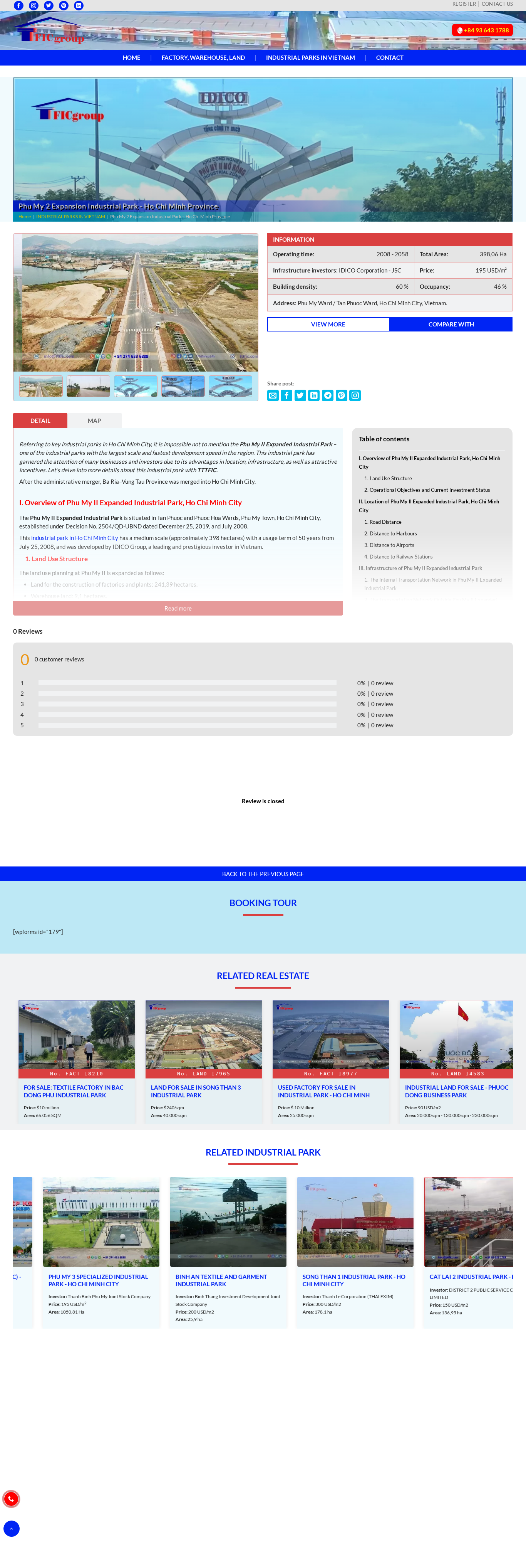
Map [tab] (94, 420)
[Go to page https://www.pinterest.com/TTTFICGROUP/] (64, 5)
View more (328, 324)
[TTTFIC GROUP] (49, 29)
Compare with (451, 324)
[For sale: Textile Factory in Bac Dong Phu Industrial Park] (72, 1062)
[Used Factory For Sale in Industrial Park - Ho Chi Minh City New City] (326, 1062)
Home (132, 57)
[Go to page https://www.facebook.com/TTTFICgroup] (18, 5)
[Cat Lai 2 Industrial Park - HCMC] (453, 1253)
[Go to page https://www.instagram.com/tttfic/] (34, 5)
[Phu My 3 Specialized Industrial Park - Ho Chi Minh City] (72, 1253)
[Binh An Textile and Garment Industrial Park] (199, 1253)
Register (464, 4)
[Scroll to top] (11, 1529)
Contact (390, 57)
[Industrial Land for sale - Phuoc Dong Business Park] (453, 1062)
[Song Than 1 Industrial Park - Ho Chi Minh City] (326, 1253)
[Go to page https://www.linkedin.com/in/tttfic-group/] (79, 5)
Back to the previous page (263, 873)
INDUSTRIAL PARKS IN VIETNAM (310, 57)
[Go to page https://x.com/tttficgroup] (49, 5)
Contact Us (497, 4)
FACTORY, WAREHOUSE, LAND (203, 57)
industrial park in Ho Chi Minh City (74, 537)
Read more (178, 608)
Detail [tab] (40, 420)
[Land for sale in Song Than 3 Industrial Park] (199, 1062)
